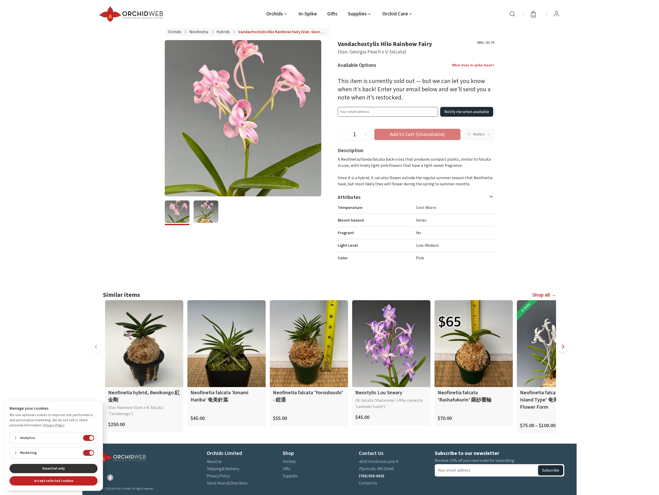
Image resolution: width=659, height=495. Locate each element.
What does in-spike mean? (473, 65)
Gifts (332, 13)
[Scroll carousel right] (562, 346)
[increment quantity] (366, 134)
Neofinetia (198, 32)
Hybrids (223, 32)
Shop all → (544, 295)
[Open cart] (535, 14)
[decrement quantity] (343, 134)
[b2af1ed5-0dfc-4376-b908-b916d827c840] (177, 212)
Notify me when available (466, 112)
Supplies (290, 476)
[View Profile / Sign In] (556, 13)
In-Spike (307, 13)
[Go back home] (132, 14)
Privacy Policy (218, 476)
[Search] (512, 13)
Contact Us (368, 483)
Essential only (53, 468)
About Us (214, 461)
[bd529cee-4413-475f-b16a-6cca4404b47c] (206, 212)
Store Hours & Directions (227, 483)
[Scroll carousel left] (96, 346)
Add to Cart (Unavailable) (417, 134)
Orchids (174, 32)
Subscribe (550, 470)
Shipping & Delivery (223, 469)
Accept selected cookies (53, 480)
